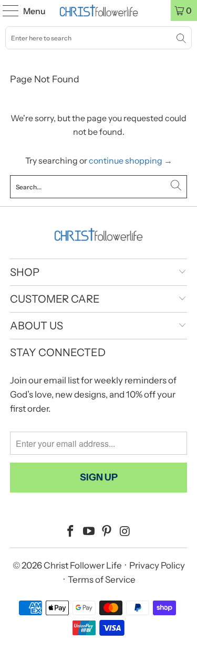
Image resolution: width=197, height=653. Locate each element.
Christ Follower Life (83, 565)
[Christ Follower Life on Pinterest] (107, 532)
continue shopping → (130, 160)
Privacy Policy (157, 565)
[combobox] (98, 37)
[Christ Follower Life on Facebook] (71, 532)
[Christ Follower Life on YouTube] (89, 532)
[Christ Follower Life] (98, 10)
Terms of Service (102, 579)
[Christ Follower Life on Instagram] (125, 532)
